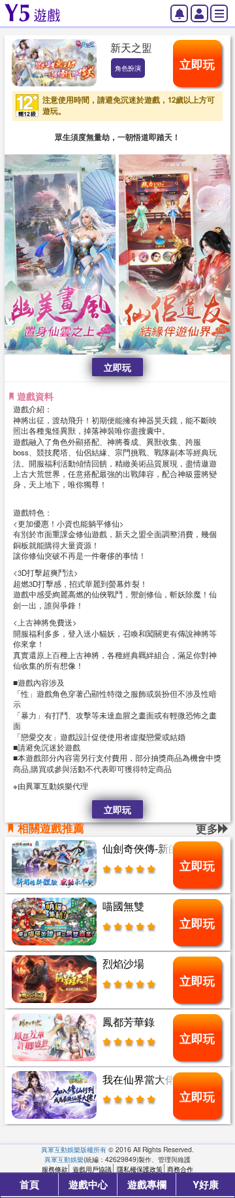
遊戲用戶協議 (92, 1169)
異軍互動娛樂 (64, 1159)
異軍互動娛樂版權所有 (73, 1149)
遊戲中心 (88, 1184)
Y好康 (206, 1184)
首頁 (29, 1184)
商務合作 (180, 1169)
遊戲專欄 (146, 1184)
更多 (207, 828)
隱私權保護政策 (140, 1169)
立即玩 (197, 64)
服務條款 (55, 1169)
